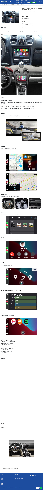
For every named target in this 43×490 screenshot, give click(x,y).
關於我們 (17, 0)
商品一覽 (2, 478)
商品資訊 (21, 0)
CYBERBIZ (20, 487)
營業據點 (30, 0)
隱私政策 (2, 483)
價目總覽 (26, 0)
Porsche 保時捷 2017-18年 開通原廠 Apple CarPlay (10, 468)
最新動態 (2, 480)
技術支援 (34, 0)
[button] (20, 16)
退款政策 (2, 482)
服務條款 (2, 484)
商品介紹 (7, 31)
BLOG (21, 2)
